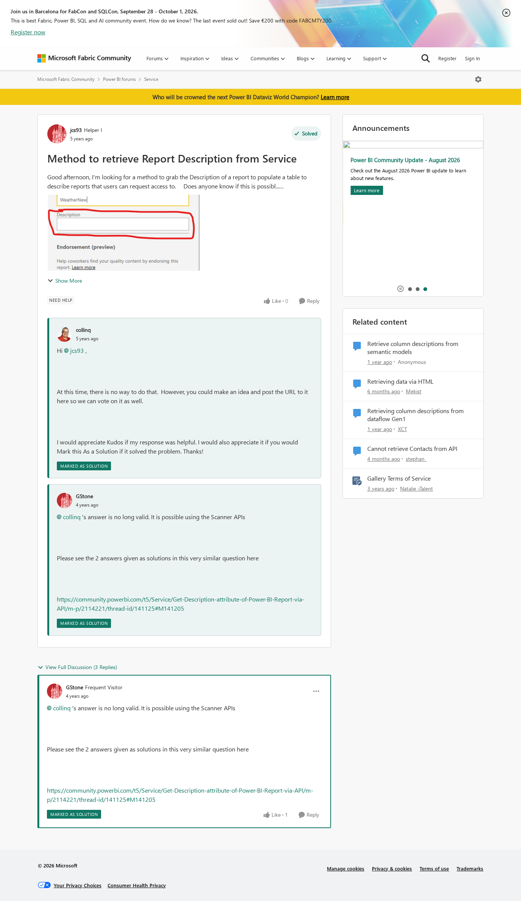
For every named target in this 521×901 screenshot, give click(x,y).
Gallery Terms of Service (399, 478)
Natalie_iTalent (416, 488)
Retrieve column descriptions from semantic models (412, 348)
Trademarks (470, 868)
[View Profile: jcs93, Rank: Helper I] (56, 133)
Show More (68, 280)
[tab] (409, 289)
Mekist (413, 391)
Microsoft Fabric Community (66, 79)
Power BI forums (119, 79)
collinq (83, 329)
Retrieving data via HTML (400, 381)
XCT (402, 429)
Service (151, 79)
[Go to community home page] (84, 58)
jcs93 (76, 130)
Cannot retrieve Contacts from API (412, 448)
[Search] (425, 58)
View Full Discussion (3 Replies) (81, 667)
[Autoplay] (400, 289)
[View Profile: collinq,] (64, 334)
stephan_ (416, 458)
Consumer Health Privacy (137, 885)
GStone (84, 496)
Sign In (472, 58)
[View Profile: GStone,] (64, 500)
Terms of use (434, 868)
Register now (28, 32)
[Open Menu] (478, 79)
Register (447, 58)
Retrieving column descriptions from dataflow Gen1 (415, 415)
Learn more (335, 97)
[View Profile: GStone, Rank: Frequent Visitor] (54, 691)
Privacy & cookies (392, 868)
